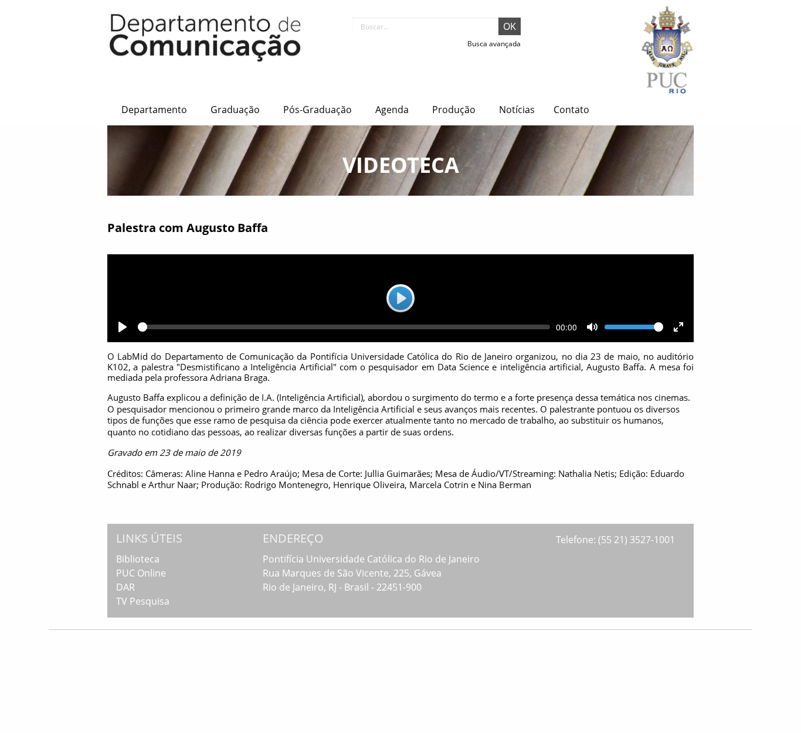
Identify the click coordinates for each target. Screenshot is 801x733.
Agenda (392, 109)
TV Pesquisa (142, 601)
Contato (571, 109)
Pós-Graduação (317, 109)
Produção (454, 109)
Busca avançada (494, 44)
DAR (125, 587)
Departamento (154, 109)
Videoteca (400, 165)
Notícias (517, 109)
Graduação (235, 109)
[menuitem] (156, 109)
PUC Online (141, 573)
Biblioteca (137, 559)
